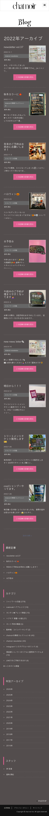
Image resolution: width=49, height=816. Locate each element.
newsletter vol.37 (13, 47)
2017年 (9, 740)
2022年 (9, 712)
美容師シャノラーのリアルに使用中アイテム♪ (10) (24, 653)
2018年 (9, 734)
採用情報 (7, 808)
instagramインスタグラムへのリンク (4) (22, 646)
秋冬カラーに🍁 (13, 94)
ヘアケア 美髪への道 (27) (16, 618)
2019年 (9, 729)
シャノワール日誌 (11, 158)
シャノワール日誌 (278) (16, 601)
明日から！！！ (12, 386)
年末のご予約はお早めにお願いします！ (14, 147)
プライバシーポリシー (21, 808)
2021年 (9, 717)
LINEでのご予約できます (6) (17, 660)
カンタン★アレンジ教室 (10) (18, 613)
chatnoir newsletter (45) (16, 641)
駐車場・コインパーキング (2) (18, 630)
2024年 (9, 700)
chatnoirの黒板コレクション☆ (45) (20, 635)
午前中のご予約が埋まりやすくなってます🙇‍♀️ (14, 294)
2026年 (9, 689)
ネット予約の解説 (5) (14, 624)
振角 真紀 (7, 60)
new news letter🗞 (14, 341)
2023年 (9, 706)
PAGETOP (42, 801)
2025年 (9, 695)
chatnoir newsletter (11, 56)
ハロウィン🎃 (11, 194)
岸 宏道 (9, 769)
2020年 (9, 723)
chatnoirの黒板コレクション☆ (14, 104)
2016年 (9, 746)
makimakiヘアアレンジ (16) (17, 607)
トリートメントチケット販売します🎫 (14, 439)
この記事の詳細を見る (25, 77)
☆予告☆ (9, 241)
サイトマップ (37, 808)
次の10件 (26, 536)
